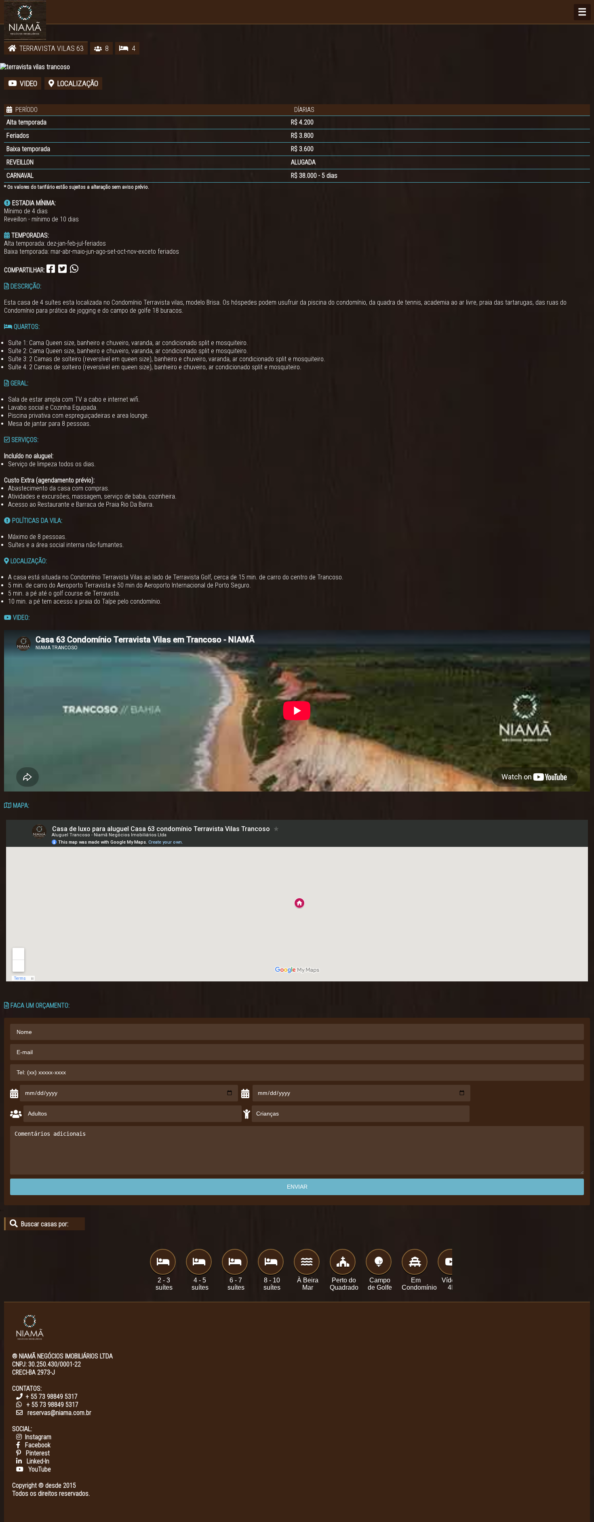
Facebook (38, 1445)
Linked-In (38, 1461)
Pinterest (38, 1453)
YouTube (39, 1469)
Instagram (38, 1437)
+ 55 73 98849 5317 (52, 1396)
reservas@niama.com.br (59, 1413)
